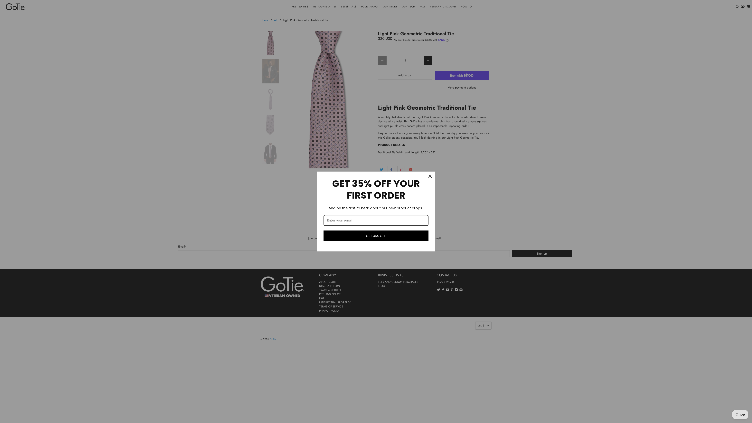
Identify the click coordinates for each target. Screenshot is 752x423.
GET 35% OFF (376, 236)
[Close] (430, 176)
